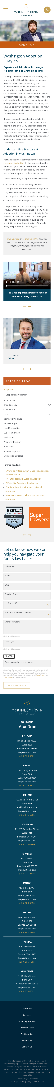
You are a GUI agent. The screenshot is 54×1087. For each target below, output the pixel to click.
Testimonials (27, 1034)
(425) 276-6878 (27, 785)
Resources (27, 1040)
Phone (8, 575)
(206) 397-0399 (27, 932)
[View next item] (29, 306)
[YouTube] (34, 726)
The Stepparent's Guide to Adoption (23, 478)
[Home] (26, 10)
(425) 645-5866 (27, 814)
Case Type (9, 642)
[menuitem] (25, 389)
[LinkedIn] (24, 726)
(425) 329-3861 (27, 756)
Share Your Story (12, 622)
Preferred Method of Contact (18, 612)
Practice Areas (27, 1027)
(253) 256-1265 (27, 961)
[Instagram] (29, 726)
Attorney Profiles (27, 1021)
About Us (27, 1008)
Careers (27, 1015)
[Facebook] (19, 726)
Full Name (9, 566)
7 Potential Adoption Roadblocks (22, 483)
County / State (11, 594)
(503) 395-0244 (27, 844)
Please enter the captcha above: (19, 662)
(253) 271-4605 (27, 873)
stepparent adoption (13, 163)
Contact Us (27, 1046)
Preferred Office (12, 603)
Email (7, 585)
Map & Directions (27, 752)
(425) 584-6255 (27, 902)
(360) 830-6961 (27, 991)
